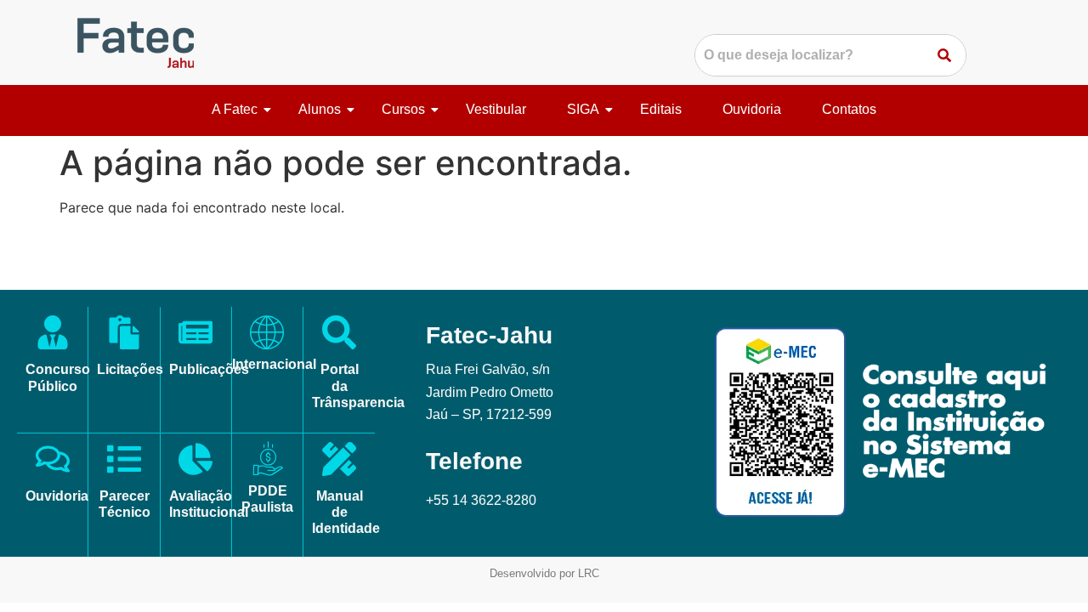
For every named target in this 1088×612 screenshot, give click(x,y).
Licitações (130, 369)
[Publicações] (195, 334)
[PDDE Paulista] (268, 459)
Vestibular (496, 109)
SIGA (583, 109)
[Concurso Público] (53, 334)
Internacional (274, 364)
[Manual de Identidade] (339, 461)
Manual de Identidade (346, 512)
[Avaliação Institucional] (195, 461)
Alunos (319, 109)
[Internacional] (267, 332)
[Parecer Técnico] (124, 461)
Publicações (209, 369)
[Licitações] (124, 334)
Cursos (403, 109)
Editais (661, 109)
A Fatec (235, 109)
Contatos (849, 109)
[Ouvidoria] (53, 461)
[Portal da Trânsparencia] (339, 334)
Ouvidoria (751, 109)
